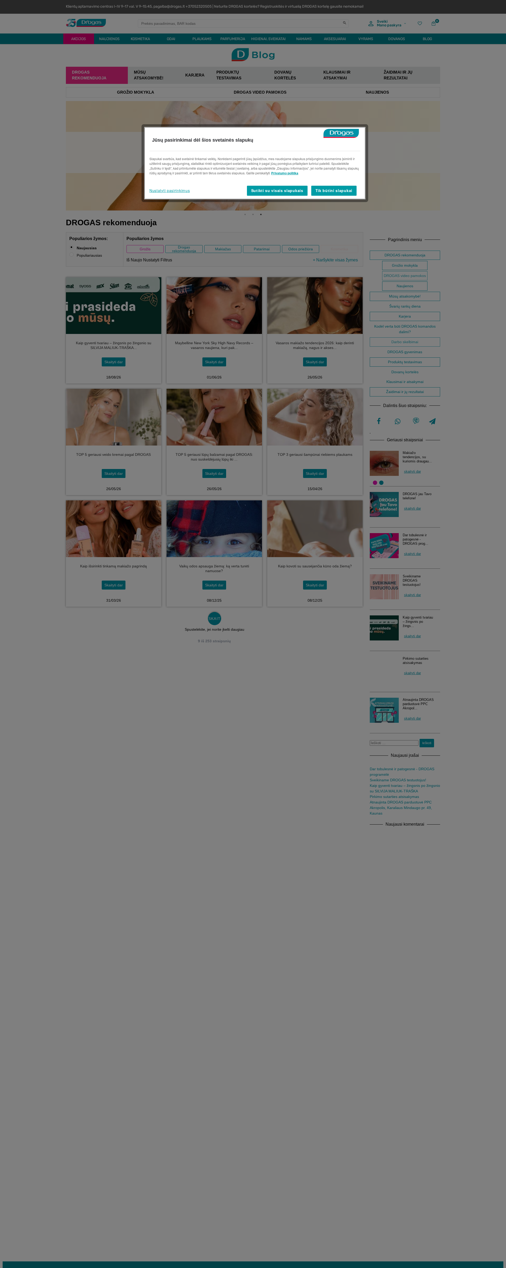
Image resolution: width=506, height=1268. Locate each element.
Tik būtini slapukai (333, 190)
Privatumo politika (284, 173)
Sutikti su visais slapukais (277, 190)
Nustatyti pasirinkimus (169, 190)
